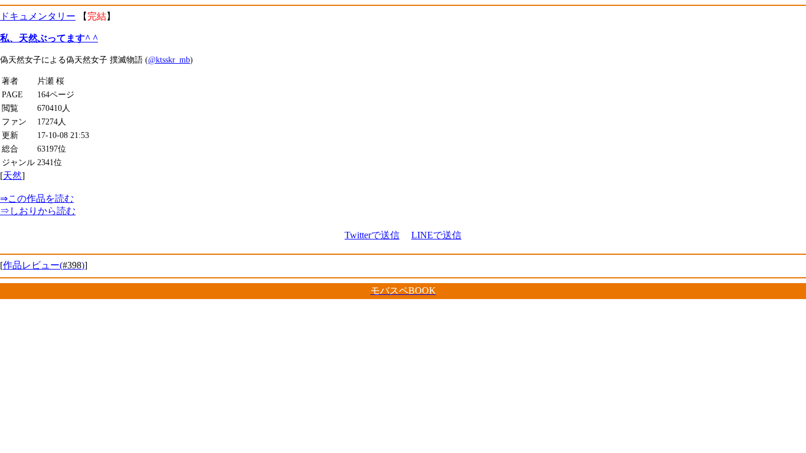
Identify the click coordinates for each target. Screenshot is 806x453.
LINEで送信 (436, 235)
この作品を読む (37, 198)
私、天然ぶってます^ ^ (49, 38)
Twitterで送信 (372, 235)
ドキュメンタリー (38, 16)
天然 (12, 175)
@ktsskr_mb (169, 59)
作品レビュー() (43, 265)
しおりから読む (38, 211)
